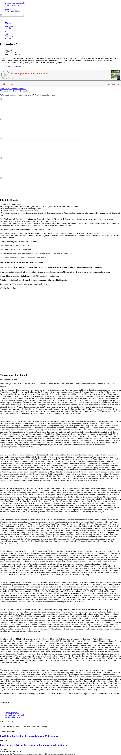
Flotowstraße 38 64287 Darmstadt (6, 708)
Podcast (8, 24)
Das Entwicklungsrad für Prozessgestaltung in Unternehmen (29, 736)
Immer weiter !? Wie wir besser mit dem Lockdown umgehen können (33, 745)
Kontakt (8, 28)
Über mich (9, 26)
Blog (6, 22)
